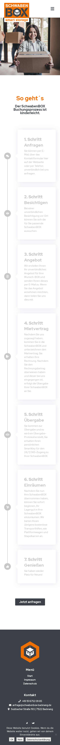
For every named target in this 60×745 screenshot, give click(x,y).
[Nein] (56, 734)
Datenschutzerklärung (38, 739)
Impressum (30, 679)
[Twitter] (33, 723)
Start (29, 675)
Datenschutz (30, 683)
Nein (20, 739)
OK (11, 739)
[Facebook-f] (27, 723)
